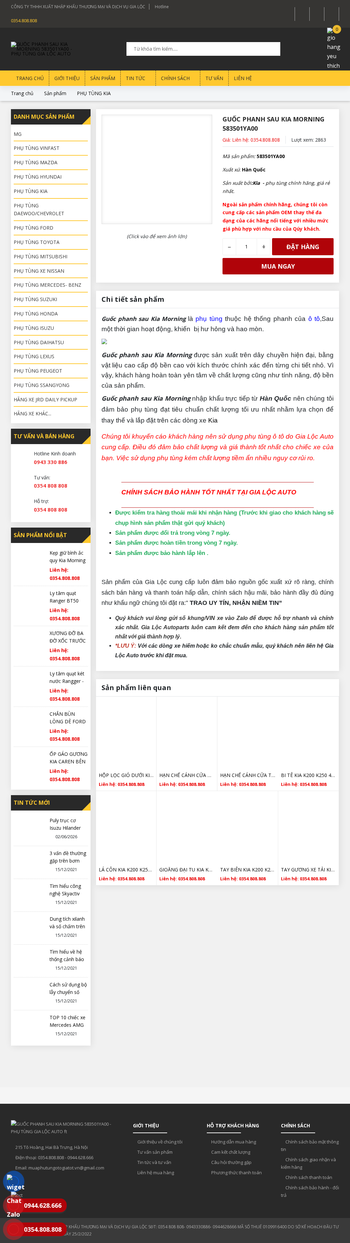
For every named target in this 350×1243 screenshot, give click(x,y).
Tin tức (136, 78)
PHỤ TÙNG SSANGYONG (41, 385)
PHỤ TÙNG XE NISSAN (39, 271)
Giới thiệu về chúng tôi (159, 1142)
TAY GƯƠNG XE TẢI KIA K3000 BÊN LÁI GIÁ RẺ (308, 869)
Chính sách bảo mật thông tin (310, 1145)
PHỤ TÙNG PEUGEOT (38, 370)
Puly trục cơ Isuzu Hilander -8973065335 (65, 828)
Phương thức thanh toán (236, 1172)
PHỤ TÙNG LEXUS (34, 356)
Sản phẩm (102, 78)
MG (18, 134)
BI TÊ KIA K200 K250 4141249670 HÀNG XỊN (308, 775)
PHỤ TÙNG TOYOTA (36, 242)
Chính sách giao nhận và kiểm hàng (308, 1163)
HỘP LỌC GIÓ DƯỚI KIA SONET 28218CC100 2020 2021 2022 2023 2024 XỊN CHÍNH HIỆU (126, 775)
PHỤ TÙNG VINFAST (36, 148)
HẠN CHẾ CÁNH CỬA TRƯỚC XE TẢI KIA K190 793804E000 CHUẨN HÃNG (247, 775)
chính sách (176, 78)
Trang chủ (30, 78)
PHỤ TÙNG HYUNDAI (38, 176)
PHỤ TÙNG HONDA (36, 313)
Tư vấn (214, 78)
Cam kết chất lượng (230, 1152)
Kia (213, 420)
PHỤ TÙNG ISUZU (34, 328)
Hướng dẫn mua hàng (233, 1142)
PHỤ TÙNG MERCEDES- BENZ (47, 285)
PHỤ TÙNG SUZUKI (35, 299)
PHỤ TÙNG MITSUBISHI (40, 256)
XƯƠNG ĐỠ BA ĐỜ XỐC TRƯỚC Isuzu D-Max (68, 640)
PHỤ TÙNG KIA (94, 93)
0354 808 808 (50, 485)
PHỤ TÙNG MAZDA (35, 162)
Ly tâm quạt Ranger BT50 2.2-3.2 (64, 600)
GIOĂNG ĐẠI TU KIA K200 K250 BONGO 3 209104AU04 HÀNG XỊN (187, 869)
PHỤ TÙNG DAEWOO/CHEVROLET (39, 209)
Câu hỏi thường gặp (231, 1162)
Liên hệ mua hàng (155, 1172)
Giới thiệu (67, 78)
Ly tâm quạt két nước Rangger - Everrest (67, 681)
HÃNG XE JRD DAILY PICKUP (45, 399)
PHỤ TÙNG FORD (33, 227)
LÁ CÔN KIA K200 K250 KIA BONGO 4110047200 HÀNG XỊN (126, 869)
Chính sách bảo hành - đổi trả (310, 1191)
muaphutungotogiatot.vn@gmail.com (66, 1168)
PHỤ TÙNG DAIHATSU (39, 342)
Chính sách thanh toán (308, 1177)
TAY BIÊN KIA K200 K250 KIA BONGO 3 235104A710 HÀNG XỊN (247, 869)
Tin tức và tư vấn (153, 1162)
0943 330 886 (50, 461)
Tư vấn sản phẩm (154, 1152)
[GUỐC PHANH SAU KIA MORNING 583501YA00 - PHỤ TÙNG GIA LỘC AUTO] (45, 49)
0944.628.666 (80, 1157)
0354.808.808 (24, 20)
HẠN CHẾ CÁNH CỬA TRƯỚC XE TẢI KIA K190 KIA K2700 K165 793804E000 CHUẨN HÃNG (186, 775)
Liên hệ (243, 78)
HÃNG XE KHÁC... (32, 413)
